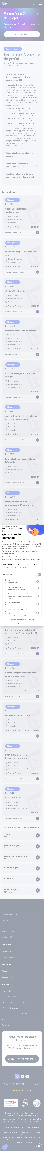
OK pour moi (22, 624)
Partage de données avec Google (15, 567)
